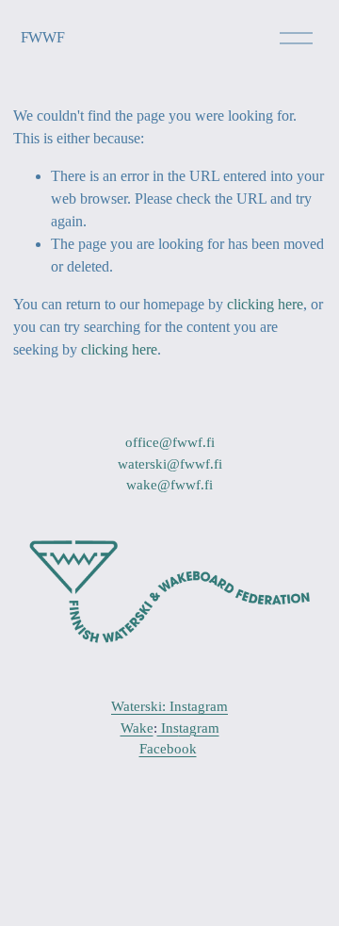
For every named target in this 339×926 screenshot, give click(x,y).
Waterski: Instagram (169, 706)
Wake (137, 728)
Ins (168, 728)
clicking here (265, 304)
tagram (199, 728)
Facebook (168, 748)
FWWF (43, 37)
